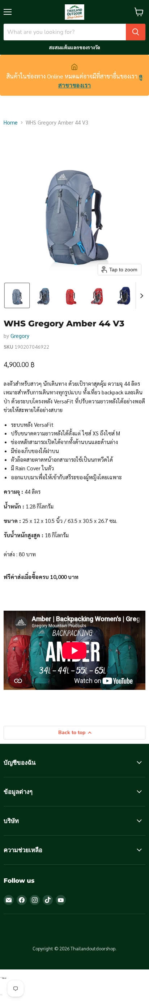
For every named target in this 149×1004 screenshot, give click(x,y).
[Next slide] (141, 295)
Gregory (19, 335)
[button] (17, 295)
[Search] (135, 32)
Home (11, 122)
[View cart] (139, 12)
